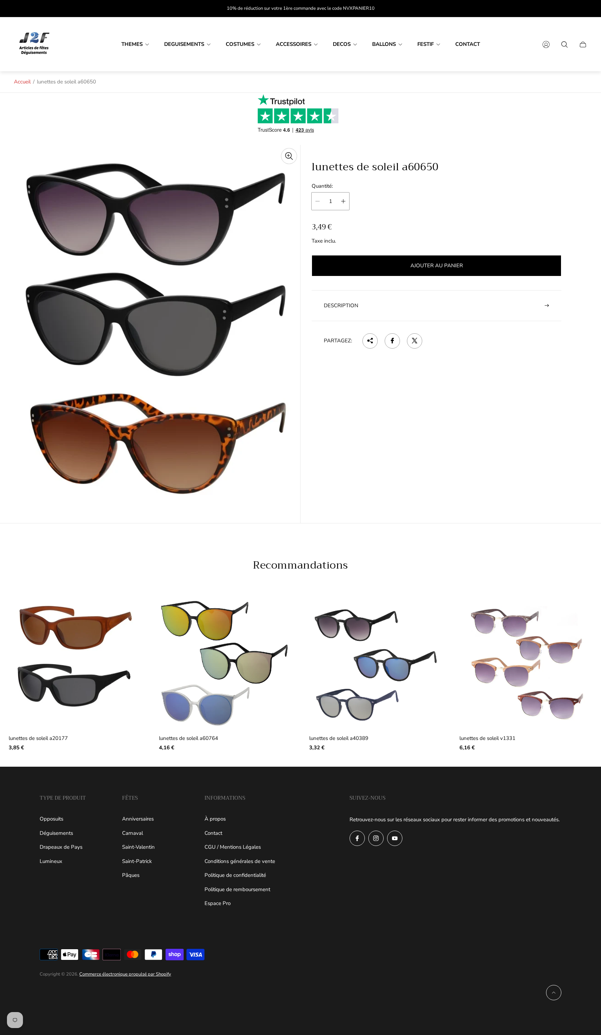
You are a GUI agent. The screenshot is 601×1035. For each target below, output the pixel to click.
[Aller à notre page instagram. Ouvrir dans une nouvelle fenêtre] (376, 838)
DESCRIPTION (341, 305)
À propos (215, 818)
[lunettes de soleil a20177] (75, 663)
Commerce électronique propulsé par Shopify (125, 974)
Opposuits (51, 818)
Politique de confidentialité (235, 875)
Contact (213, 833)
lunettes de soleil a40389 (338, 738)
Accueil (22, 81)
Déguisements (56, 833)
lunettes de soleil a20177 (38, 738)
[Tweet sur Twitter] (414, 340)
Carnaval (132, 833)
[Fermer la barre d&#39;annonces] (583, 8)
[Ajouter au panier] (125, 614)
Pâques (130, 875)
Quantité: (322, 186)
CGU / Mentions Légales (233, 847)
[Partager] (370, 340)
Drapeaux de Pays (61, 847)
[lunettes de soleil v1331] (525, 663)
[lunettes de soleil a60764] (225, 663)
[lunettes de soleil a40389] (375, 663)
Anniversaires (138, 818)
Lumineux (51, 861)
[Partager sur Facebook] (392, 340)
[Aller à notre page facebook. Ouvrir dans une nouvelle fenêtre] (357, 838)
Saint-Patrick (137, 861)
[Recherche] (564, 44)
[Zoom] (289, 156)
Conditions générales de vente (240, 861)
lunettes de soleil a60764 (188, 738)
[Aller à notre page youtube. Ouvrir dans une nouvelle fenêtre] (394, 838)
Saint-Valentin (138, 847)
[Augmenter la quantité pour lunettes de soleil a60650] (343, 201)
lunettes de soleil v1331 (487, 738)
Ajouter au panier (436, 265)
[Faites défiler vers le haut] (553, 992)
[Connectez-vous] (546, 44)
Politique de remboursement (237, 889)
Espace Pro (218, 903)
